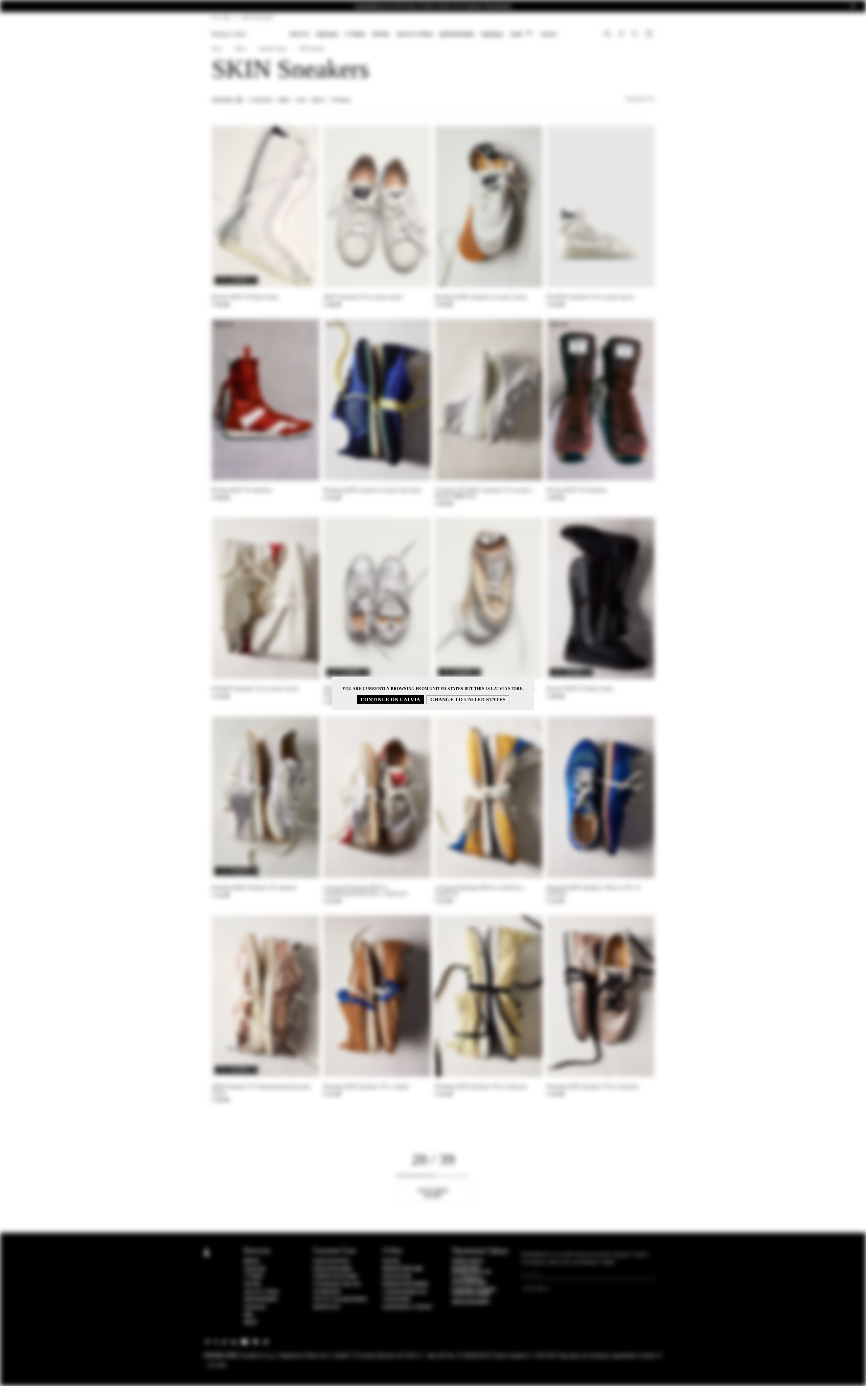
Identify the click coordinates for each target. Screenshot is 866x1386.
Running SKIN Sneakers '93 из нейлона (481, 1086)
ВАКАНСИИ (397, 1276)
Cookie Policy (467, 1261)
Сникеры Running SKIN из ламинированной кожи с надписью (365, 890)
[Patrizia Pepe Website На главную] (229, 34)
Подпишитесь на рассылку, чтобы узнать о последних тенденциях (433, 6)
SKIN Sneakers (312, 48)
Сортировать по (639, 98)
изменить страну (408, 1307)
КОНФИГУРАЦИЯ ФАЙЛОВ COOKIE (474, 1292)
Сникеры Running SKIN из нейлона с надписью (480, 890)
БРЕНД (391, 1261)
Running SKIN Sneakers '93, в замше (366, 1086)
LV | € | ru (221, 17)
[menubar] (423, 35)
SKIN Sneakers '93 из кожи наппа (363, 297)
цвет (284, 100)
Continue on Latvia (390, 699)
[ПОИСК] (607, 34)
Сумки (355, 34)
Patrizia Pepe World (406, 1284)
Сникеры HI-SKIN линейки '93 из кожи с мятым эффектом (484, 493)
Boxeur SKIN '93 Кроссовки (245, 297)
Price (318, 100)
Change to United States (467, 699)
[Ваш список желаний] (635, 35)
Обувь (380, 34)
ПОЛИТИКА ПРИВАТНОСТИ (471, 1270)
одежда (492, 34)
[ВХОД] (621, 34)
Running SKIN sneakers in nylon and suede (372, 490)
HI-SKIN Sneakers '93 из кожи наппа (590, 297)
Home (217, 48)
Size (301, 100)
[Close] (853, 6)
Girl (521, 34)
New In (299, 34)
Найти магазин (335, 1276)
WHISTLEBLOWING (470, 1302)
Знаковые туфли (272, 48)
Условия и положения (469, 1281)
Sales (548, 34)
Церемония (456, 34)
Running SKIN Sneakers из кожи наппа (481, 297)
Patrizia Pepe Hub (403, 1269)
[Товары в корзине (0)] (649, 34)
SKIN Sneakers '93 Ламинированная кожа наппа (261, 1089)
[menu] (423, 35)
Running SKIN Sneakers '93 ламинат (254, 887)
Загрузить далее (433, 1193)
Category (261, 100)
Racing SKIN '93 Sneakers (242, 490)
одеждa (327, 34)
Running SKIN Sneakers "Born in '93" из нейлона (593, 890)
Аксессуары (414, 34)
